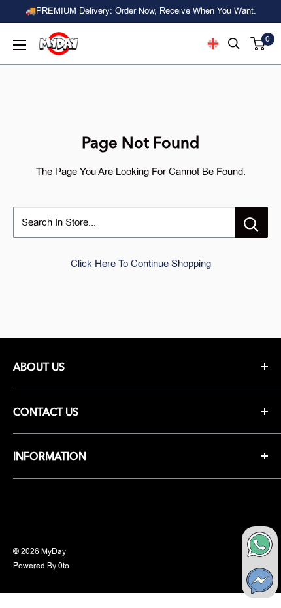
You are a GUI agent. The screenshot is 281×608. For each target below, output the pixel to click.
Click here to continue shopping (141, 263)
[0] (258, 43)
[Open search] (234, 44)
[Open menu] (19, 45)
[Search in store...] (251, 222)
